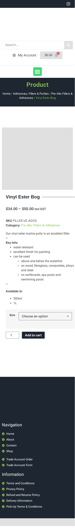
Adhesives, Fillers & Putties (31, 93)
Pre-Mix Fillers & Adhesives (40, 225)
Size (12, 315)
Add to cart (33, 335)
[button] (37, 71)
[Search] (68, 45)
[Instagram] (68, 4)
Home (6, 93)
